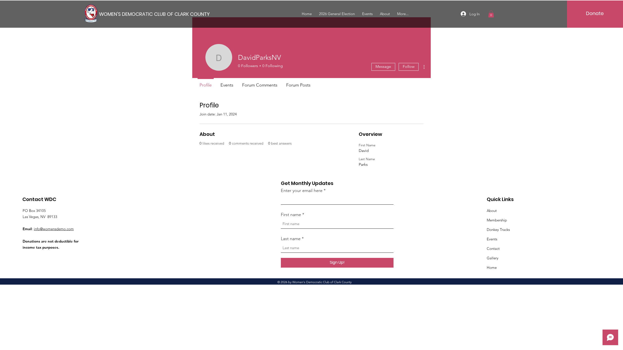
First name (291, 214)
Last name (291, 238)
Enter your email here (301, 190)
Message (383, 66)
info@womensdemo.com (54, 229)
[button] (491, 14)
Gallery (492, 258)
